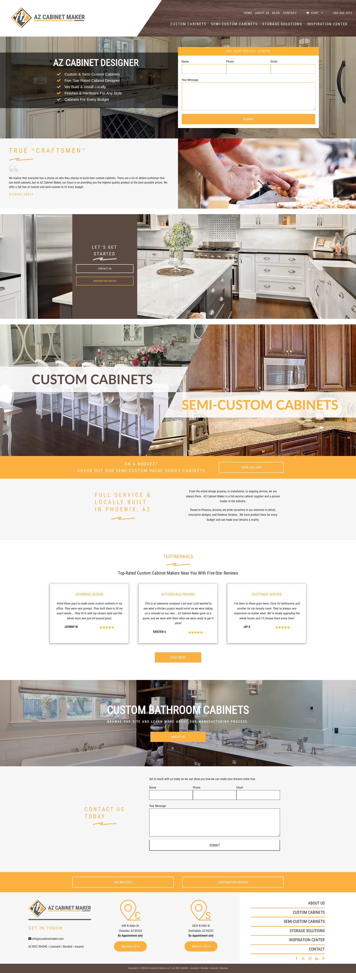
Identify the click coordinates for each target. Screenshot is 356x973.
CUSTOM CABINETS (309, 912)
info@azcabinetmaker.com (48, 939)
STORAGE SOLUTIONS (307, 930)
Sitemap (224, 968)
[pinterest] (323, 958)
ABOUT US (316, 903)
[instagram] (309, 958)
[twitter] (303, 958)
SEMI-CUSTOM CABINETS (304, 921)
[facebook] (296, 958)
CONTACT (317, 949)
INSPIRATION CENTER (307, 940)
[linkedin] (316, 958)
